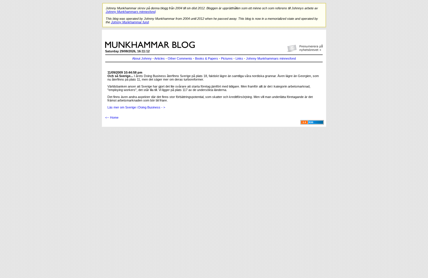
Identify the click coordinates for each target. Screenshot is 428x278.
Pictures (227, 58)
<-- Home (112, 117)
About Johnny (142, 58)
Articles (159, 58)
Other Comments (180, 58)
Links (239, 58)
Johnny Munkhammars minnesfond (271, 58)
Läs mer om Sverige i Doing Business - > (136, 107)
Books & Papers (206, 58)
